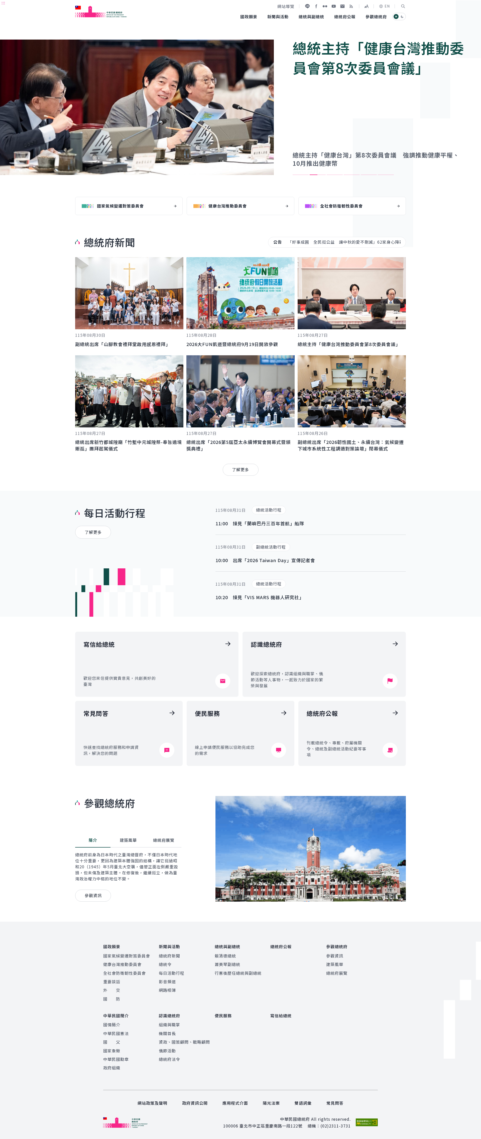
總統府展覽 (336, 973)
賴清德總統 (225, 956)
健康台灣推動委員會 (122, 964)
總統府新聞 (169, 956)
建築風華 (334, 964)
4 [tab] (352, 175)
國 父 (111, 1042)
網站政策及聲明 (152, 1103)
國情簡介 (111, 1025)
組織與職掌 (169, 1025)
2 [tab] (318, 175)
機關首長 (167, 1033)
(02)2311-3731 (335, 1126)
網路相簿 (167, 990)
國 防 (111, 999)
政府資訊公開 (195, 1103)
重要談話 (111, 982)
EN (387, 6)
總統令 (165, 964)
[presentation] (301, 175)
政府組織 (111, 1068)
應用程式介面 (235, 1103)
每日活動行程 (171, 973)
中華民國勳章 (116, 1059)
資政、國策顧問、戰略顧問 (184, 1042)
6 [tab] (386, 175)
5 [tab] (369, 175)
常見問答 (334, 1103)
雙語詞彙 (303, 1103)
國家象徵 (111, 1051)
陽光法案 (271, 1103)
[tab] (92, 840)
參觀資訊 (334, 956)
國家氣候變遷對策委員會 (126, 956)
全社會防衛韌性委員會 (124, 973)
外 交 (111, 990)
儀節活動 (167, 1051)
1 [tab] (301, 175)
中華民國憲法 (116, 1033)
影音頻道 (167, 982)
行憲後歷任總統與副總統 (238, 973)
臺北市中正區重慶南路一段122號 (270, 1126)
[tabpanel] (240, 111)
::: (3, 3)
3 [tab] (335, 175)
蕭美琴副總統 (227, 964)
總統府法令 (169, 1059)
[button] (403, 6)
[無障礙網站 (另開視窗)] (367, 1122)
